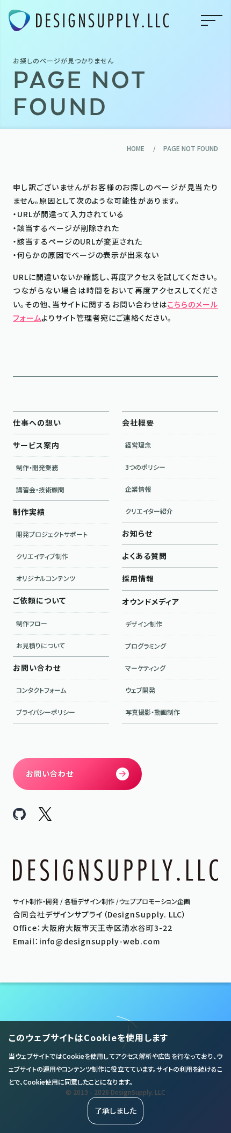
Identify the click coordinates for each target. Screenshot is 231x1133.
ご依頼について (39, 600)
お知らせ (137, 533)
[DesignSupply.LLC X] (45, 817)
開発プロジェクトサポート (52, 534)
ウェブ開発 (140, 689)
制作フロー (31, 623)
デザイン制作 (143, 623)
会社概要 (138, 422)
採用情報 (138, 578)
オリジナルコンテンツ (45, 578)
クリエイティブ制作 (42, 556)
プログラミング (145, 645)
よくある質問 (144, 555)
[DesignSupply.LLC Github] (19, 817)
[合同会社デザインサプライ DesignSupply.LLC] (89, 21)
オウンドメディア (150, 601)
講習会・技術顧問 (40, 489)
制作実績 (29, 511)
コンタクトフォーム (41, 689)
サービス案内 (36, 445)
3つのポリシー (145, 466)
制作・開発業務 (37, 467)
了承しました (115, 1110)
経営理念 (138, 444)
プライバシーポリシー (45, 711)
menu (211, 20)
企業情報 (138, 488)
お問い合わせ (37, 667)
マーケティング (145, 667)
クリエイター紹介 (149, 510)
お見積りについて (40, 645)
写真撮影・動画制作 (152, 711)
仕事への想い (37, 422)
